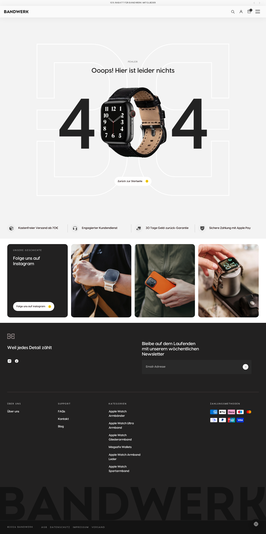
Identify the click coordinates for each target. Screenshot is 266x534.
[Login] (241, 12)
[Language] (256, 524)
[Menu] (258, 11)
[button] (233, 12)
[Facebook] (17, 361)
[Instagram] (9, 361)
